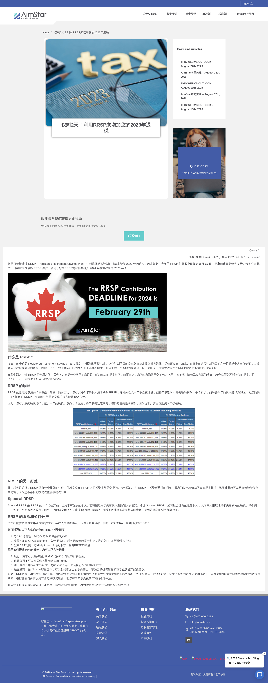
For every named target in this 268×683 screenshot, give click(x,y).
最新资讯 (191, 13)
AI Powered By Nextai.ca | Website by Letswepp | (69, 676)
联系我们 (223, 13)
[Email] (234, 3)
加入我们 (207, 13)
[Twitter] (221, 3)
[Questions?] (199, 155)
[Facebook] (215, 3)
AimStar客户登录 (244, 13)
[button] (152, 13)
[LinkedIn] (228, 3)
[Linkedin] (188, 640)
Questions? (199, 166)
